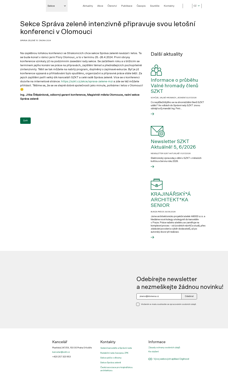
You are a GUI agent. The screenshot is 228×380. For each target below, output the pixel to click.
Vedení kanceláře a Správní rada (116, 348)
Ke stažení (153, 352)
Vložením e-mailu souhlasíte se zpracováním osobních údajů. (168, 304)
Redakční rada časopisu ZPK (114, 353)
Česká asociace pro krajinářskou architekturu (116, 369)
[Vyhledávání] (187, 6)
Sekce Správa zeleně (110, 363)
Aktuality (88, 6)
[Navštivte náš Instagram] (200, 343)
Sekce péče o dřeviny (110, 358)
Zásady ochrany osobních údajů (164, 348)
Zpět (25, 120)
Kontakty (169, 6)
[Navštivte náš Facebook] (200, 341)
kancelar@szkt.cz (61, 352)
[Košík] (206, 6)
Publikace (126, 6)
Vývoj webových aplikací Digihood (170, 359)
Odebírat (189, 296)
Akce (100, 6)
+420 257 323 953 (61, 357)
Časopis (141, 6)
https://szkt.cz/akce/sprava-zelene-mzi (87, 81)
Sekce (51, 6)
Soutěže (154, 6)
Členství (112, 6)
